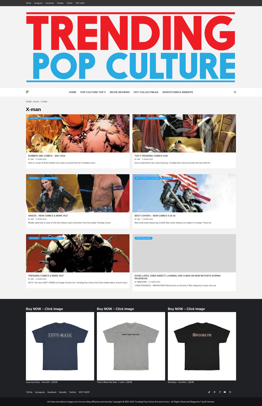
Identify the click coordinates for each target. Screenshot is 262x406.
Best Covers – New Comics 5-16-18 (155, 216)
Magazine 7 (196, 401)
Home (72, 92)
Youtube (60, 3)
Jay (32, 159)
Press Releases (143, 238)
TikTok (28, 3)
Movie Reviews (120, 92)
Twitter (70, 3)
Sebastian (142, 282)
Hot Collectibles (146, 92)
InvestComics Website (178, 92)
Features (34, 118)
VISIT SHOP (80, 3)
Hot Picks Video (49, 178)
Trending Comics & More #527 (46, 276)
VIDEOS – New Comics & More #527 (48, 216)
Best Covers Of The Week (147, 178)
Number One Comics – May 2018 (46, 156)
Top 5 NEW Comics (157, 118)
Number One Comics (51, 118)
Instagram (38, 3)
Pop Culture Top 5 (93, 92)
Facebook (50, 3)
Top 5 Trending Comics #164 (151, 156)
